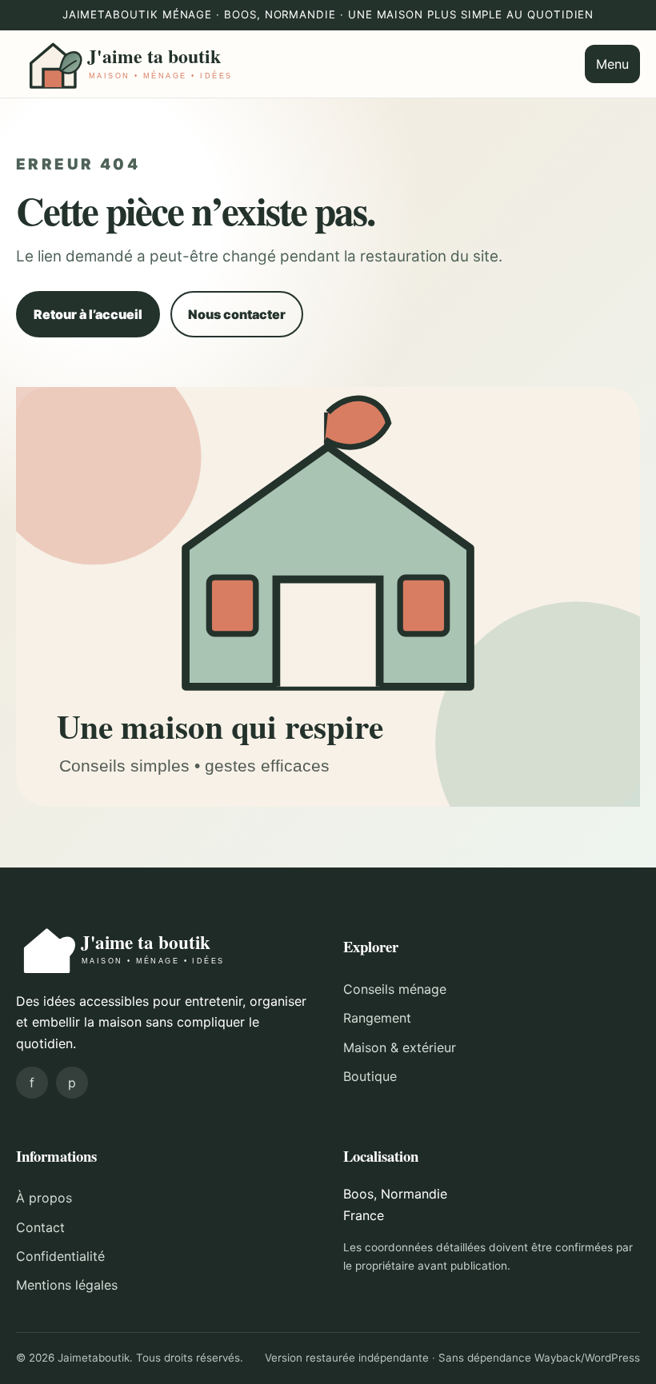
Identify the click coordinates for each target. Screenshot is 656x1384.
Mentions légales (67, 1285)
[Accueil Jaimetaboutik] (132, 64)
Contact (40, 1227)
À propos (44, 1198)
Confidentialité (60, 1256)
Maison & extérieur (399, 1047)
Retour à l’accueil (88, 314)
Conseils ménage (394, 989)
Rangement (377, 1018)
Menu (612, 64)
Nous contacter (237, 314)
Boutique (370, 1076)
